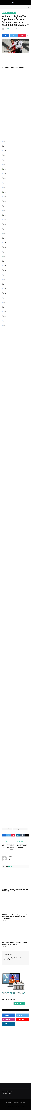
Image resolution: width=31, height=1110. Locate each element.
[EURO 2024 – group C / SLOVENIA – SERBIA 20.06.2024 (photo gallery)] (15, 932)
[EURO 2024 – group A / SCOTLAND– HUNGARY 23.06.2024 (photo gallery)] (15, 878)
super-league (17, 829)
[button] (4, 142)
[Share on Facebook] (5, 35)
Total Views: (5, 1093)
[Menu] (3, 2)
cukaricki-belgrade (7, 829)
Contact (22, 1106)
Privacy (17, 1106)
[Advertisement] (15, 90)
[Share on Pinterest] (22, 35)
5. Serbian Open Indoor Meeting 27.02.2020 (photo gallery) (23, 845)
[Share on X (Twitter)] (14, 35)
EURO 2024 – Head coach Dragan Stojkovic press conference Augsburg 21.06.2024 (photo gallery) (14, 916)
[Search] (28, 2)
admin (8, 28)
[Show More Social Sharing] (27, 35)
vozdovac (24, 829)
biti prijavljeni (7, 959)
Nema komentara (10, 31)
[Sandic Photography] (15, 3)
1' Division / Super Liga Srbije (9, 12)
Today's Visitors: (6, 1091)
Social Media (11, 1106)
